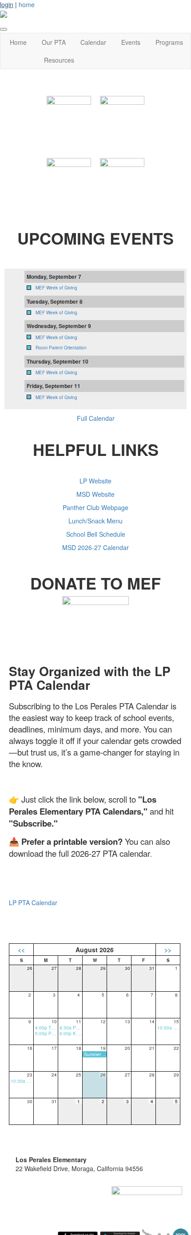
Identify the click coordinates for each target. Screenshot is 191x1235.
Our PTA (54, 42)
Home (18, 42)
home (27, 4)
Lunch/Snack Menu (95, 520)
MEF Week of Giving (56, 288)
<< (21, 949)
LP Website (95, 480)
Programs (169, 42)
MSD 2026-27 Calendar (95, 547)
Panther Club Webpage (95, 507)
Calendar (93, 42)
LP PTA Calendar (33, 902)
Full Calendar (96, 418)
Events (130, 42)
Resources (59, 59)
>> (167, 949)
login (6, 4)
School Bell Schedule (95, 534)
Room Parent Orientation (61, 347)
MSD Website (95, 494)
